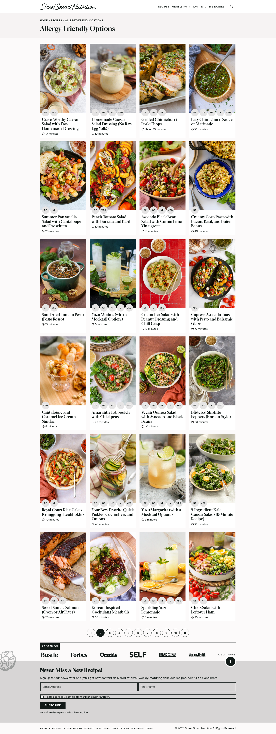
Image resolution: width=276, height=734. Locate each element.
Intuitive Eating (212, 6)
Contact (89, 728)
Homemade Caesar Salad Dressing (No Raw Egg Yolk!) (112, 124)
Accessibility (57, 728)
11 (185, 633)
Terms (149, 728)
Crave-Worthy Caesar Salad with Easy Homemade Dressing (60, 124)
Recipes (163, 6)
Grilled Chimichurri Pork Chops (159, 121)
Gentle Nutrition (185, 6)
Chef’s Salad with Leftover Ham (205, 609)
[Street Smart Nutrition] (68, 6)
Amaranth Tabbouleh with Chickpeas (111, 414)
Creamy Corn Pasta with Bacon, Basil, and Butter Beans (212, 221)
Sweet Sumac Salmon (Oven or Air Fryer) (60, 609)
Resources (137, 728)
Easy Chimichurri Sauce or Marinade (212, 121)
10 (175, 633)
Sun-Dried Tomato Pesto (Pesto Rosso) (63, 316)
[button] (138, 697)
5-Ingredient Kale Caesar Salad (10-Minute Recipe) (212, 514)
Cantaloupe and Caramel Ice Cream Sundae (59, 417)
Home (44, 20)
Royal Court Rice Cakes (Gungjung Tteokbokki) (63, 512)
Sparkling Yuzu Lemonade (154, 609)
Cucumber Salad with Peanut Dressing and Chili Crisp (160, 319)
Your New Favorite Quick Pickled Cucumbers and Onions (113, 514)
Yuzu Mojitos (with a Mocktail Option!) (109, 316)
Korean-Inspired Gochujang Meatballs (110, 609)
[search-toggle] (231, 6)
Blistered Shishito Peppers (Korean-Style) (211, 414)
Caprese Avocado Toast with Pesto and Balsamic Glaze (212, 319)
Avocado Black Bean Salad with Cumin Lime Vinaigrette (161, 221)
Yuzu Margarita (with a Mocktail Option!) (161, 512)
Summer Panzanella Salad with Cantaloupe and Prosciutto (61, 221)
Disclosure (103, 728)
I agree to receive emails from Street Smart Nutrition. (78, 696)
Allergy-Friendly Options (84, 20)
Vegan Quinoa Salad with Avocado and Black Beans (162, 417)
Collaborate (75, 728)
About (43, 728)
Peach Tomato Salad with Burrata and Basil (111, 219)
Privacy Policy (120, 728)
